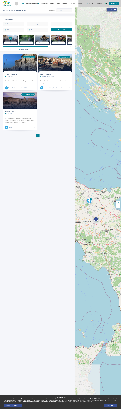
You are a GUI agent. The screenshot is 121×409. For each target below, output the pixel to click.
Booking (64, 3)
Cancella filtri (24, 49)
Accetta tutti (109, 405)
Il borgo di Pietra (45, 74)
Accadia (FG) (9, 76)
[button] (89, 202)
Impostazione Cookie (11, 405)
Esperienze (44, 3)
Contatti (80, 3)
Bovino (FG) (9, 113)
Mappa (113, 3)
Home (22, 3)
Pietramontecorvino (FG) (48, 76)
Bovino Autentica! (11, 111)
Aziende (73, 3)
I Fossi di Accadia (11, 74)
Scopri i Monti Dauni (32, 3)
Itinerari (52, 3)
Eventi (58, 3)
